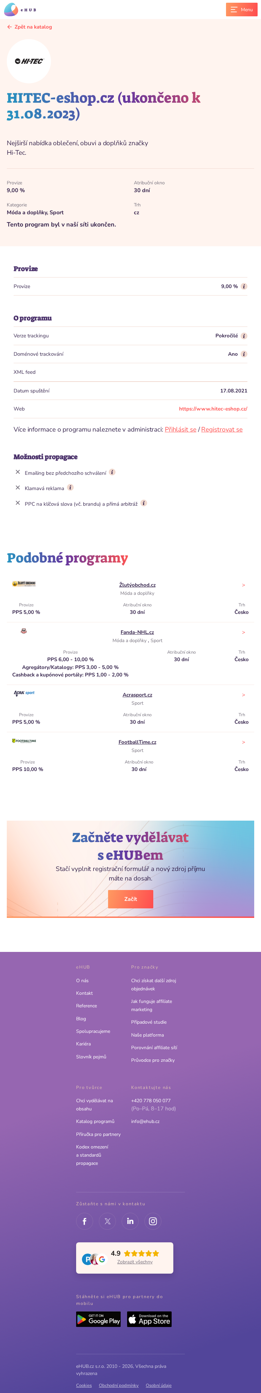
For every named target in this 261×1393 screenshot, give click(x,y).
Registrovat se (222, 429)
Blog (81, 1019)
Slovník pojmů (91, 1057)
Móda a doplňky (137, 593)
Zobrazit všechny (135, 1262)
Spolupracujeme (93, 1031)
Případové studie (149, 1022)
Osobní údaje (159, 1385)
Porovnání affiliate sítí (154, 1047)
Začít (130, 899)
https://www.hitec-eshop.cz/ (213, 408)
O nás (82, 980)
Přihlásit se (180, 429)
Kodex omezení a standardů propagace (92, 1155)
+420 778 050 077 (151, 1100)
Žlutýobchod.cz (137, 585)
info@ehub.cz (145, 1121)
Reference (86, 1006)
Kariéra (83, 1044)
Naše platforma (147, 1035)
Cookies (84, 1385)
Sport (156, 640)
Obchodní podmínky (119, 1385)
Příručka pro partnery (98, 1134)
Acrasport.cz (137, 694)
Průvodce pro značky (153, 1060)
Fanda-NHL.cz (137, 632)
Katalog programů (95, 1121)
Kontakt (84, 993)
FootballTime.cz (137, 742)
